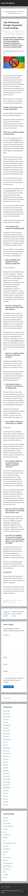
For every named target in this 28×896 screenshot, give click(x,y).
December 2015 (6, 779)
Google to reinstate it (8, 207)
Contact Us (7, 886)
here (14, 593)
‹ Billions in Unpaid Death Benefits (7, 614)
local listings (12, 602)
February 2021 (6, 711)
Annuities (5, 820)
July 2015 (5, 793)
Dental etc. (5, 837)
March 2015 (5, 804)
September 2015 (6, 787)
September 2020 (6, 716)
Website (5, 671)
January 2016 (6, 776)
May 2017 (5, 742)
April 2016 (5, 767)
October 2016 (6, 750)
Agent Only (5, 817)
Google (10, 600)
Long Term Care (6, 857)
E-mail (5, 664)
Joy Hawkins (6, 51)
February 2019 (6, 730)
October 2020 (6, 713)
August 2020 (6, 719)
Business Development (16, 33)
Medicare (5, 860)
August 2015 (6, 790)
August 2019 (6, 728)
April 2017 (5, 745)
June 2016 (5, 762)
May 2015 (5, 799)
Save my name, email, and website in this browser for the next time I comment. (13, 680)
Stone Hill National (7, 3)
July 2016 (5, 759)
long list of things (10, 90)
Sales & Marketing (7, 866)
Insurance (5, 851)
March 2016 (5, 770)
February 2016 (6, 773)
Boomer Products (7, 823)
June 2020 (5, 722)
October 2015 (6, 784)
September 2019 (6, 725)
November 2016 (6, 748)
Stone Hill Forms (7, 869)
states (9, 427)
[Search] (23, 698)
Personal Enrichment (7, 863)
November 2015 (6, 782)
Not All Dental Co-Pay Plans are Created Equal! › (18, 614)
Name (5, 657)
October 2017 (6, 736)
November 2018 (6, 733)
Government (6, 846)
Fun (4, 840)
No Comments (21, 34)
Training (5, 877)
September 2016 (6, 753)
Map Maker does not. (17, 338)
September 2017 (6, 739)
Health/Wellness (6, 849)
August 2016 (6, 756)
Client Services (6, 834)
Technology (11, 34)
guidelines (12, 249)
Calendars (5, 829)
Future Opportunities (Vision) (9, 843)
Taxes (4, 871)
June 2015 (5, 796)
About (2, 886)
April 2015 (5, 802)
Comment (6, 635)
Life (4, 854)
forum (20, 580)
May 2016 (5, 765)
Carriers (5, 832)
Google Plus (15, 600)
